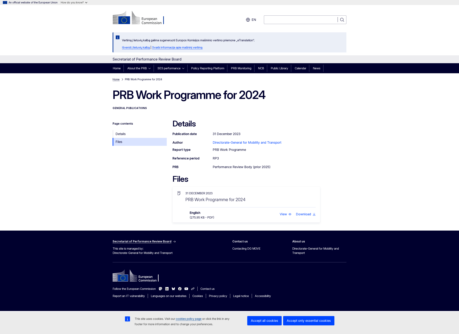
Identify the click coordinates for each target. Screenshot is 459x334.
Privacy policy (218, 296)
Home (117, 68)
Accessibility (263, 296)
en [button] (254, 20)
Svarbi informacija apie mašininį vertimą (177, 47)
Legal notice (241, 296)
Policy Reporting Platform (207, 68)
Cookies (197, 296)
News (316, 68)
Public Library (279, 68)
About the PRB (137, 68)
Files (118, 142)
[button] (286, 214)
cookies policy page (189, 319)
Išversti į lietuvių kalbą (136, 47)
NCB (261, 68)
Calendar (300, 68)
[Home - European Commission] (142, 18)
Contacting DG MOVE (246, 248)
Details (120, 134)
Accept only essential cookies (309, 321)
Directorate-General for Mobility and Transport (247, 142)
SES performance (169, 68)
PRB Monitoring (241, 68)
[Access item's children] (151, 68)
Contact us (207, 289)
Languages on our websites (168, 296)
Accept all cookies (264, 321)
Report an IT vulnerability (129, 296)
